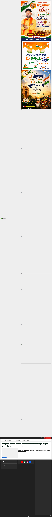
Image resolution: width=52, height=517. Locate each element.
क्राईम (8, 437)
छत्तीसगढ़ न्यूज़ (5, 437)
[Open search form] (43, 438)
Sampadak (20, 452)
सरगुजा (16, 437)
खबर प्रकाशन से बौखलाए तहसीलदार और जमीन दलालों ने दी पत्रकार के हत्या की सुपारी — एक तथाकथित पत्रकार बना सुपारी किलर (10, 453)
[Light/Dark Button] (41, 437)
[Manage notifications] (50, 515)
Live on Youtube (48, 437)
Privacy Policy (4, 462)
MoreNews (26, 516)
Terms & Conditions (5, 464)
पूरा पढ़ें (20, 455)
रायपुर (13, 437)
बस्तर (19, 437)
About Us (4, 465)
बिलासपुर (11, 437)
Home (2, 437)
